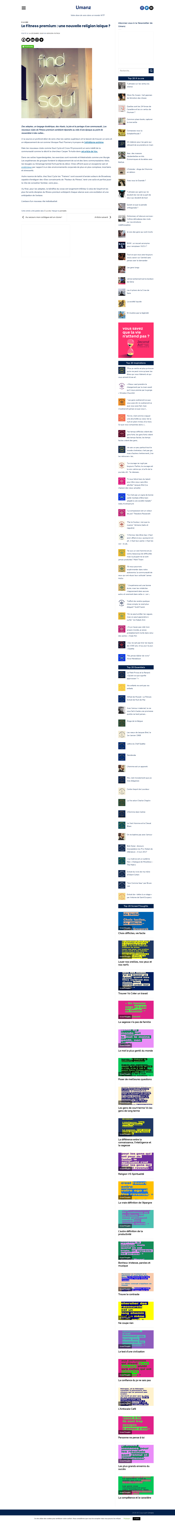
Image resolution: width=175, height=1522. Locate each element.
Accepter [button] (136, 1519)
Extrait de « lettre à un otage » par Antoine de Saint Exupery (139, 896)
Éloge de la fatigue (135, 721)
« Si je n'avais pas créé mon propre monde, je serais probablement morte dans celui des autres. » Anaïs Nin (135, 631)
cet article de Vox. (89, 151)
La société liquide (134, 301)
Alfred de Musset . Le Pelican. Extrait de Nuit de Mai (139, 698)
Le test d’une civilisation (131, 1351)
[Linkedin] (32, 40)
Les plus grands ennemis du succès (133, 1468)
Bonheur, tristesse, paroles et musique (134, 1264)
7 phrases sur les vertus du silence (138, 85)
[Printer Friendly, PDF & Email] (27, 46)
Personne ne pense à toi (131, 1437)
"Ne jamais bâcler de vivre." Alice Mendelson (138, 657)
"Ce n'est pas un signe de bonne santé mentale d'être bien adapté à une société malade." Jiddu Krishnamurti (135, 499)
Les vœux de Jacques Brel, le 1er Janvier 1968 (139, 734)
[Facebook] (24, 40)
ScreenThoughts (125, 928)
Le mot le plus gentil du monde (135, 1050)
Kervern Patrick (53, 33)
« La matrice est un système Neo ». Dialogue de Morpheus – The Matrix (140, 862)
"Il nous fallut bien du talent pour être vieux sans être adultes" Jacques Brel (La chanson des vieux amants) (134, 483)
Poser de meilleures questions (135, 1079)
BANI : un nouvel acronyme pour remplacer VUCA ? (138, 244)
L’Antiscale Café (127, 1408)
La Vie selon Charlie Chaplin (138, 800)
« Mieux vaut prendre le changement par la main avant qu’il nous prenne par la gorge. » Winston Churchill (135, 388)
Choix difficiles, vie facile (131, 933)
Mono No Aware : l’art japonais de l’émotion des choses (139, 96)
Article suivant (101, 217)
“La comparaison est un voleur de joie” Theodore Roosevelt (139, 512)
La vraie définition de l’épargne (135, 1202)
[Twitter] (28, 40)
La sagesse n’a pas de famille (134, 1022)
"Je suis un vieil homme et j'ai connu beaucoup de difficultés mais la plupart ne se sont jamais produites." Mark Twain (135, 555)
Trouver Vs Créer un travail (133, 993)
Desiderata (131, 755)
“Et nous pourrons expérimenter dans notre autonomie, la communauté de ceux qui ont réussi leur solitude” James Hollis (135, 572)
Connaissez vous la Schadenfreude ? (134, 132)
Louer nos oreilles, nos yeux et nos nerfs (135, 963)
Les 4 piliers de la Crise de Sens (138, 291)
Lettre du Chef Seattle (136, 744)
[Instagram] (37, 40)
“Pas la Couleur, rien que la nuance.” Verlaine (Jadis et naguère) (138, 525)
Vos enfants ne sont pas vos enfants (138, 687)
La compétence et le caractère (134, 1497)
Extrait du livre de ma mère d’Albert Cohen (138, 873)
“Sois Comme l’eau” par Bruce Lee (139, 884)
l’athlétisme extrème (94, 142)
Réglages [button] (127, 1519)
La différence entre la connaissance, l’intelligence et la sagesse (134, 1142)
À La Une (24, 22)
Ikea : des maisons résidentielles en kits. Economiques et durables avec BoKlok (135, 157)
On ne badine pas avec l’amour (139, 834)
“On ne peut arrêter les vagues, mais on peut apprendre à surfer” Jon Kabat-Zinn (140, 617)
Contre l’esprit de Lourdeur (138, 789)
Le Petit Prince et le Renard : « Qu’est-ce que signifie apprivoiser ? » (139, 675)
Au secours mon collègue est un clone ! (43, 217)
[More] (41, 40)
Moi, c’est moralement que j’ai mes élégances (139, 779)
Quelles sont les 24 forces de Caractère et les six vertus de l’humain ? (139, 109)
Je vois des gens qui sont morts (140, 232)
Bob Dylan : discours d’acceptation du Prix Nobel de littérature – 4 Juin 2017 (140, 849)
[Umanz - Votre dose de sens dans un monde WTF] (83, 8)
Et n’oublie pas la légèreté (138, 313)
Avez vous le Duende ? (136, 180)
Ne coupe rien (125, 1323)
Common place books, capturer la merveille (140, 120)
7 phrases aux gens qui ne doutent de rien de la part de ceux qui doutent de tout (139, 195)
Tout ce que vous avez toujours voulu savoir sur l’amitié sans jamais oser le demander (140, 257)
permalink (63, 211)
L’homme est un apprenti (137, 766)
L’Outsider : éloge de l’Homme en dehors (139, 170)
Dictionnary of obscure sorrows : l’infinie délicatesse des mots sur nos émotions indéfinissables (135, 220)
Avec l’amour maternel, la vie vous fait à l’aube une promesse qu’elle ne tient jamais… (140, 711)
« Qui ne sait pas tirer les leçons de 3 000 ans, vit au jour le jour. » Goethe (140, 646)
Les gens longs (133, 267)
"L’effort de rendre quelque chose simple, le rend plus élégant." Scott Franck (138, 604)
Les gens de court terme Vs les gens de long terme (135, 1109)
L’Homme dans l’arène (136, 812)
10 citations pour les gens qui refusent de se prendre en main (140, 143)
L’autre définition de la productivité (130, 1233)
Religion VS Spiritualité (131, 1174)
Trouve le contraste (128, 1294)
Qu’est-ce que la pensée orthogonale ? (137, 206)
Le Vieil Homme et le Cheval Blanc (139, 824)
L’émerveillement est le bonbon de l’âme (140, 280)
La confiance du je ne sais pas (134, 1380)
